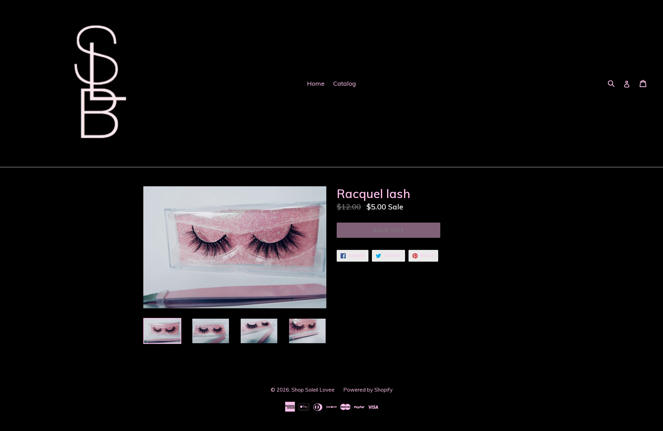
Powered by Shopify (368, 389)
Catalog (344, 83)
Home (316, 83)
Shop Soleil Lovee (313, 389)
